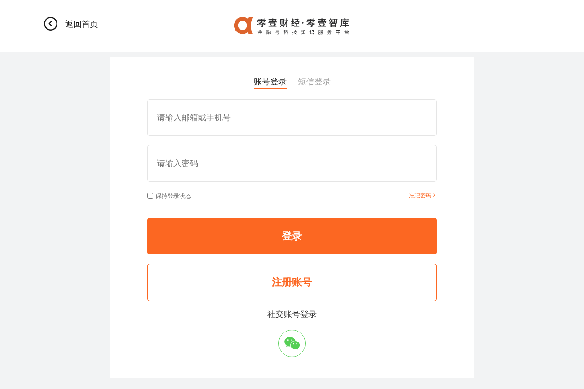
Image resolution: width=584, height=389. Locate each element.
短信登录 (314, 81)
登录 (292, 236)
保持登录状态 (173, 195)
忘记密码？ (423, 195)
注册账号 (292, 282)
